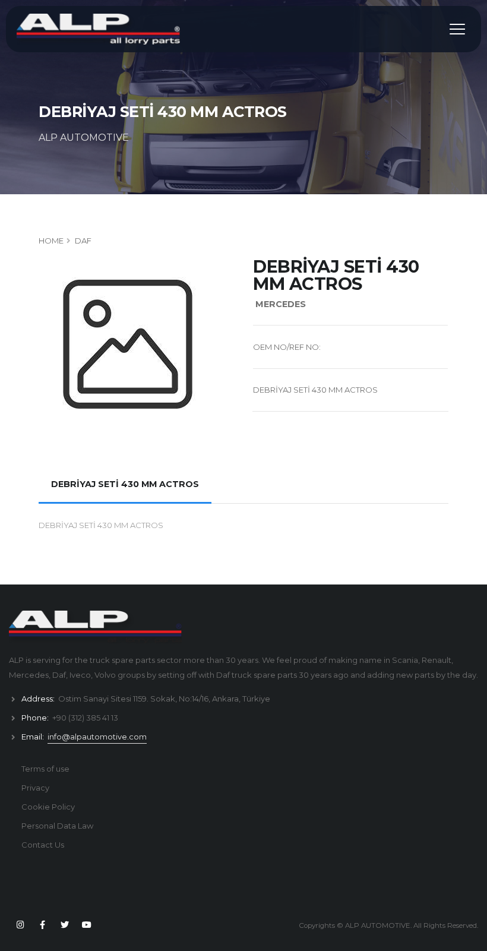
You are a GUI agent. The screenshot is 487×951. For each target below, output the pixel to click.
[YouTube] (87, 925)
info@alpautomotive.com (97, 736)
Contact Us (42, 844)
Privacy (35, 787)
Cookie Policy (48, 806)
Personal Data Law (57, 825)
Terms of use (45, 768)
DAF (83, 240)
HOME (51, 240)
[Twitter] (65, 925)
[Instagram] (20, 925)
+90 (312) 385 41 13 (85, 717)
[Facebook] (42, 925)
